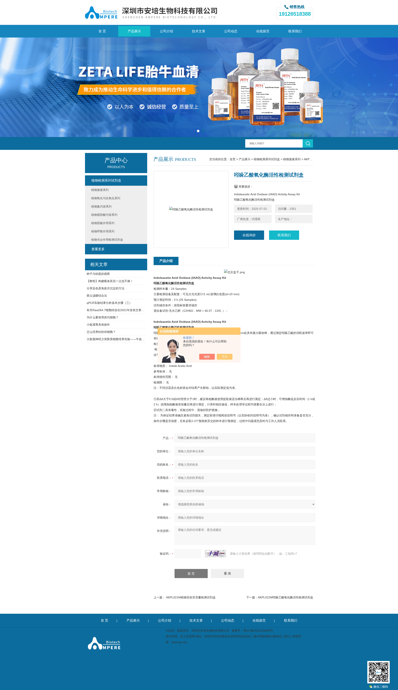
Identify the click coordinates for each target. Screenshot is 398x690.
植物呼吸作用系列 (102, 231)
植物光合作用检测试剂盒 (107, 239)
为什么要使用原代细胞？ (103, 317)
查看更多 (98, 249)
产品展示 (134, 31)
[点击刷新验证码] (215, 553)
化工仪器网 (187, 636)
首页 (232, 159)
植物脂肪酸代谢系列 (104, 214)
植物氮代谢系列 (101, 206)
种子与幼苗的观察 (98, 273)
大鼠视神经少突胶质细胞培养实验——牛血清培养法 (116, 339)
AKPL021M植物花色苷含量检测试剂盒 (191, 597)
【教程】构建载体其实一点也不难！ (110, 281)
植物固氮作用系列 (102, 223)
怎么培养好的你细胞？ (101, 331)
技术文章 (198, 31)
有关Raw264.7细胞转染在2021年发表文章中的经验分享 (116, 310)
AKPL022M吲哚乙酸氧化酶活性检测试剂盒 (285, 597)
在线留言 (262, 31)
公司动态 (230, 31)
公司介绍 (166, 31)
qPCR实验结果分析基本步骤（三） (109, 302)
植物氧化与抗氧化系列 (105, 198)
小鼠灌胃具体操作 (98, 324)
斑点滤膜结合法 (97, 295)
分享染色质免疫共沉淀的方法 (105, 288)
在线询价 (249, 235)
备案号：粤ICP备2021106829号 (252, 630)
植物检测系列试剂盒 (267, 159)
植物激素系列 (292, 159)
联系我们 (295, 31)
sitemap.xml (179, 642)
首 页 (102, 31)
